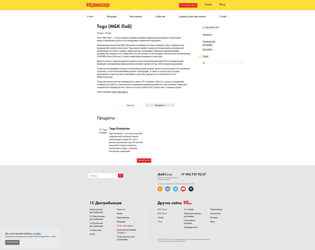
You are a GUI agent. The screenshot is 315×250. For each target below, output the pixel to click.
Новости (121, 209)
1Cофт (223, 17)
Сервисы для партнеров (192, 17)
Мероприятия (123, 218)
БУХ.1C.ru (162, 214)
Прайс (205, 56)
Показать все (144, 160)
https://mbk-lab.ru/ (120, 92)
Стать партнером (188, 5)
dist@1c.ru (165, 174)
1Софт (161, 218)
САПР (92, 234)
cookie (37, 234)
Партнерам (135, 17)
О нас (90, 17)
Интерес (214, 218)
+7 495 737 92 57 (193, 174)
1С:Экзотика (95, 230)
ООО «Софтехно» (165, 239)
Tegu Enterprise (119, 129)
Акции (119, 214)
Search (120, 176)
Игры (212, 222)
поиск (208, 4)
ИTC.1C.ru (162, 209)
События (160, 17)
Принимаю (12, 242)
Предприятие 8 (191, 227)
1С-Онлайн (189, 209)
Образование (216, 209)
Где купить (208, 49)
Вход (222, 5)
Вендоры (112, 17)
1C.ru (160, 222)
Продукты (207, 35)
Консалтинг (215, 214)
